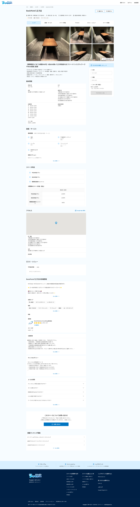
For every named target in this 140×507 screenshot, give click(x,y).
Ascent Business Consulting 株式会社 (43, 321)
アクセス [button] (77, 22)
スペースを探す (69, 476)
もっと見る (55, 160)
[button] (48, 44)
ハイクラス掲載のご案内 (87, 479)
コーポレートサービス (70, 489)
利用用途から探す (70, 481)
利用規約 (68, 494)
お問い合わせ (57, 424)
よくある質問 (69, 492)
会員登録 (136, 2)
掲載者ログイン (85, 481)
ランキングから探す (70, 487)
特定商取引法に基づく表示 (61, 501)
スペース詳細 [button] (106, 22)
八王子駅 (42, 7)
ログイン (130, 2)
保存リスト (122, 2)
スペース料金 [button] (63, 22)
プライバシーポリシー (50, 501)
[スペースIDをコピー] (32, 330)
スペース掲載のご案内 (86, 476)
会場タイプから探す (70, 479)
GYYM (99, 483)
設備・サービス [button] (48, 22)
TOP (27, 7)
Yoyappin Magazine (102, 490)
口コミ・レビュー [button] (92, 22)
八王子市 (36, 7)
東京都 (31, 7)
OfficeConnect (101, 476)
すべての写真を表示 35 (107, 59)
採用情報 (42, 501)
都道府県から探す (70, 484)
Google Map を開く (81, 210)
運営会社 (36, 501)
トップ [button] (33, 22)
